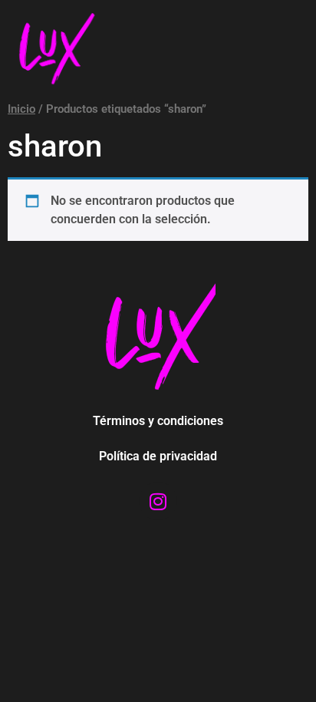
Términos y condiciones (158, 421)
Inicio (21, 109)
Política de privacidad (158, 456)
